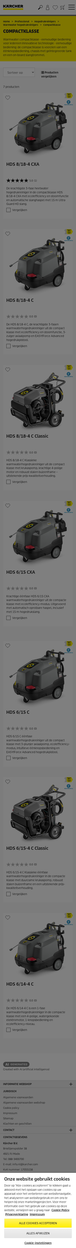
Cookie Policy (60, 1210)
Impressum (37, 1214)
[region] (38, 1210)
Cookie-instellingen (38, 1243)
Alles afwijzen (38, 1233)
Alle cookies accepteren (38, 1223)
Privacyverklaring (16, 1214)
